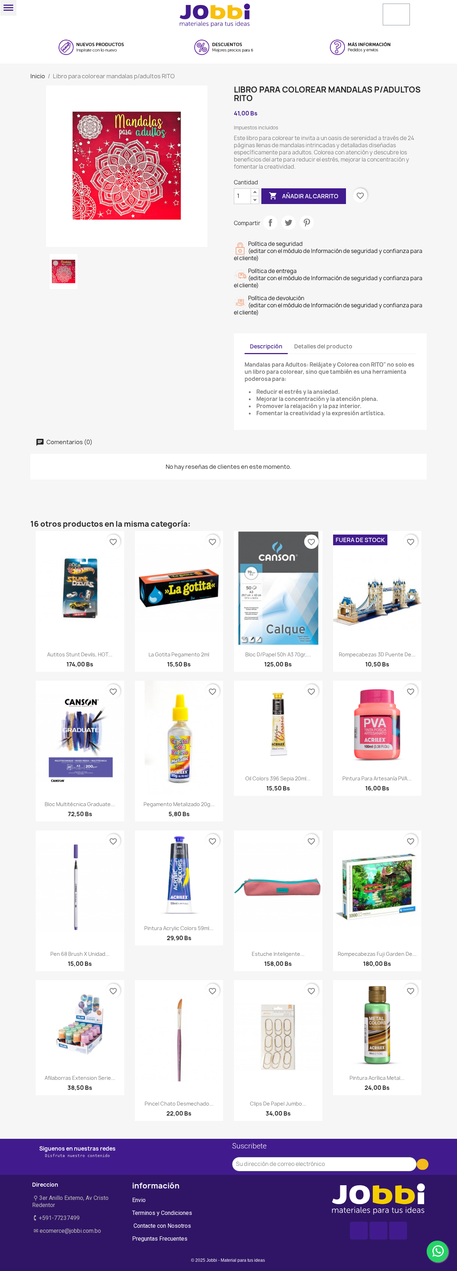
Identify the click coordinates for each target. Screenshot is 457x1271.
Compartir (270, 222)
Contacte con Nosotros (161, 1225)
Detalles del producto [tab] (323, 346)
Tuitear (288, 222)
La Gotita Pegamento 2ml (179, 654)
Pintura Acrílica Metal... (377, 1077)
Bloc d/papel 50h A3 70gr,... (278, 654)
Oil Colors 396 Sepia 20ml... (278, 778)
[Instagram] (378, 1231)
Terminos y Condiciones (162, 1213)
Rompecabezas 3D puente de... (377, 654)
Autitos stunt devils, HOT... (79, 654)
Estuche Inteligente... (278, 953)
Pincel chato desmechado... (179, 1103)
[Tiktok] (398, 1231)
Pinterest (307, 222)
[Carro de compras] (396, 14)
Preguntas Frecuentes (159, 1238)
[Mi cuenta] (322, 14)
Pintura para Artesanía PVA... (377, 778)
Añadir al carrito (303, 196)
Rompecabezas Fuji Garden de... (377, 953)
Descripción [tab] (266, 346)
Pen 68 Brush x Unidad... (80, 953)
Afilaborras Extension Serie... (80, 1077)
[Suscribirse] (422, 1164)
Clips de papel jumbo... (278, 1103)
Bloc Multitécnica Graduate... (80, 804)
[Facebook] (359, 1231)
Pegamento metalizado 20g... (179, 804)
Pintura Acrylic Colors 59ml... (179, 928)
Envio (139, 1200)
